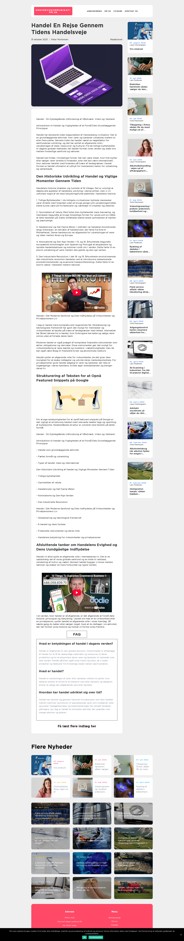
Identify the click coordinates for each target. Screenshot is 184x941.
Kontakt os (131, 11)
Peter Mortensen (59, 39)
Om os (107, 11)
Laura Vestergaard (138, 45)
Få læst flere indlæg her (77, 726)
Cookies (117, 11)
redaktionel (116, 39)
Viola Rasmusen (136, 121)
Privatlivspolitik (96, 937)
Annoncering (94, 11)
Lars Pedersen (136, 80)
